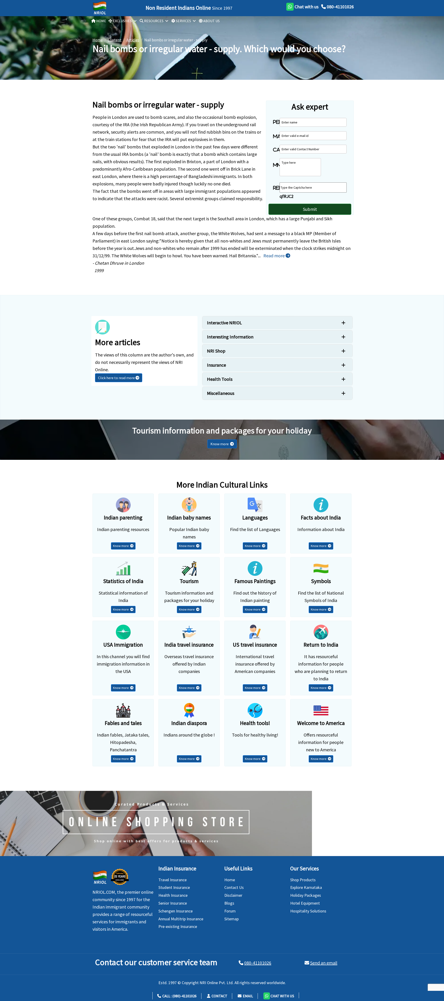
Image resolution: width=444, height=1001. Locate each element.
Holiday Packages (305, 895)
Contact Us (234, 887)
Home (229, 879)
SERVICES (183, 20)
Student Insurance (174, 887)
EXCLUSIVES (122, 20)
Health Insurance (173, 895)
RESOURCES (153, 20)
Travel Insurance (172, 879)
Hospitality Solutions (308, 911)
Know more (220, 444)
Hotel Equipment (305, 903)
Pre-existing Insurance (177, 926)
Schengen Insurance (175, 911)
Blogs (229, 903)
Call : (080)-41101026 (179, 996)
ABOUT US (211, 20)
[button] (279, 995)
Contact (218, 996)
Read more (274, 255)
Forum (230, 911)
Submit (310, 209)
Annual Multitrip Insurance (180, 918)
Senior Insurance (172, 903)
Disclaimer (233, 895)
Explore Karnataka (306, 887)
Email (247, 996)
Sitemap (231, 918)
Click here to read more (117, 377)
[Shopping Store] (222, 823)
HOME (101, 20)
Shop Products (303, 879)
